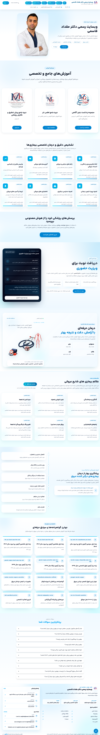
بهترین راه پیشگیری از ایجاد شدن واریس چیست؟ (50, 639)
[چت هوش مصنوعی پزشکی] (96, 731)
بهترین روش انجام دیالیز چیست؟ (50, 644)
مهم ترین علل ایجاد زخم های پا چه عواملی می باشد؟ (50, 660)
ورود (5, 3)
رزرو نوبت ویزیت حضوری (21, 298)
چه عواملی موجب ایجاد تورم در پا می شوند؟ (50, 666)
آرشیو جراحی (57, 7)
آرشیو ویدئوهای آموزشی (46, 7)
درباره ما (55, 47)
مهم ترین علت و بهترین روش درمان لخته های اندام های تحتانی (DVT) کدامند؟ (50, 655)
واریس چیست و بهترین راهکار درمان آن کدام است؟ (50, 634)
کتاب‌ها (66, 7)
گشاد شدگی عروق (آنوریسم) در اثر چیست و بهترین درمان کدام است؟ (50, 671)
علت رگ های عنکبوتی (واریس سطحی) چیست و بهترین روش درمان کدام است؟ (50, 628)
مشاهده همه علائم (31, 384)
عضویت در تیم (33, 7)
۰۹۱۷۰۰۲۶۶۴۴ (14, 3)
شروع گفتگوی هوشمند (50, 235)
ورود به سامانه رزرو (79, 291)
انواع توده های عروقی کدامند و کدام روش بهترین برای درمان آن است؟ (50, 676)
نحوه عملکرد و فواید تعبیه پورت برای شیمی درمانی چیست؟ (50, 650)
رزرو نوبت (64, 47)
